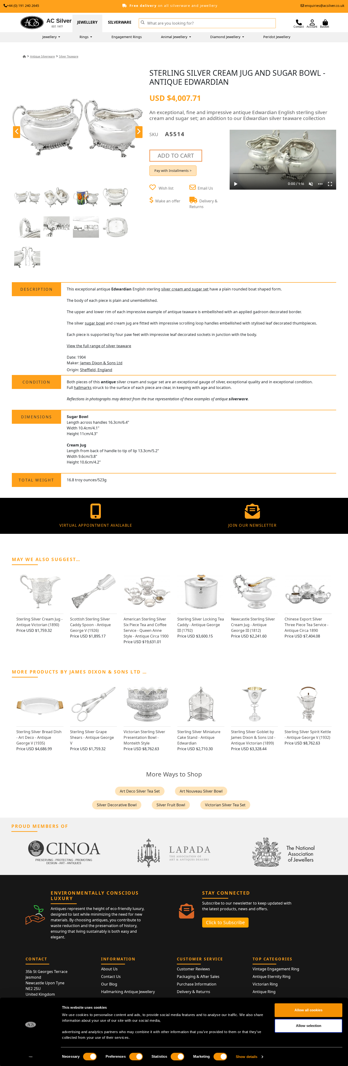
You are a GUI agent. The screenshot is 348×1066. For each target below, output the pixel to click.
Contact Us (111, 976)
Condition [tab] (36, 382)
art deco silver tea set (140, 791)
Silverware (119, 22)
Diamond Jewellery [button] (225, 37)
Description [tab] (36, 289)
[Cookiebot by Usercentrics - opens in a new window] (30, 1056)
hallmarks (83, 387)
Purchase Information (196, 984)
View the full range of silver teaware (99, 345)
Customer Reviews (193, 969)
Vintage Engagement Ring (276, 969)
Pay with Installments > (173, 170)
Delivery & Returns (193, 991)
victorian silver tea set (225, 804)
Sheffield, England (96, 369)
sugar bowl (95, 323)
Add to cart (176, 155)
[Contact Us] (299, 22)
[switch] (136, 1056)
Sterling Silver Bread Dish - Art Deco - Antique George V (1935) (39, 737)
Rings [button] (84, 37)
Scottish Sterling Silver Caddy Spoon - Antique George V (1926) (90, 624)
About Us (109, 969)
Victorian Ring (265, 984)
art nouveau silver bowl (201, 791)
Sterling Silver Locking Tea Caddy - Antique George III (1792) (200, 624)
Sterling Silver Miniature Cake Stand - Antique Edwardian (198, 737)
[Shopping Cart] (325, 22)
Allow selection (308, 1026)
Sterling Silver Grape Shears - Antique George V (92, 737)
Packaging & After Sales (198, 976)
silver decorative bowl (117, 804)
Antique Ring (264, 991)
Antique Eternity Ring (271, 976)
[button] (142, 22)
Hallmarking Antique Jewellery (128, 991)
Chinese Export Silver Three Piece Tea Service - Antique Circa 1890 (306, 624)
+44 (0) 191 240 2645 (23, 5)
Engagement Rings (127, 37)
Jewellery (87, 22)
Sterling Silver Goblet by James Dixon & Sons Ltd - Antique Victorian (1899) (253, 737)
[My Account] (312, 22)
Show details (246, 1057)
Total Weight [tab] (36, 480)
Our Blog (109, 984)
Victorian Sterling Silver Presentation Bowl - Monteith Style (144, 737)
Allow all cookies (308, 1010)
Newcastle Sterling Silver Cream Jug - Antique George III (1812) (253, 624)
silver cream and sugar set (185, 289)
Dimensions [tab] (36, 416)
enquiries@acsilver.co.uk (324, 5)
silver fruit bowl (170, 804)
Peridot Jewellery (276, 37)
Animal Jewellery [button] (174, 37)
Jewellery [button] (50, 37)
